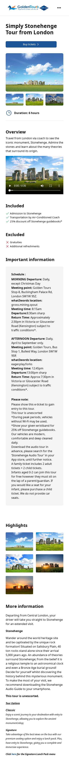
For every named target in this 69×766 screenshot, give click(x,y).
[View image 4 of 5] (49, 563)
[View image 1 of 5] (15, 100)
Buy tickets (29, 44)
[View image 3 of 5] (19, 563)
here (14, 754)
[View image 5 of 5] (19, 585)
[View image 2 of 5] (35, 100)
